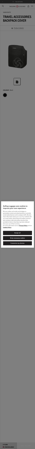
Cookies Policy (7, 227)
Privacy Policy (23, 225)
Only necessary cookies (17, 238)
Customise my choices (17, 243)
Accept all (17, 233)
